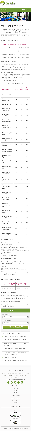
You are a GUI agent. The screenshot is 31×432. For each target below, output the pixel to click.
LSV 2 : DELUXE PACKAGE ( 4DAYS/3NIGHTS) (15, 360)
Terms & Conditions (15, 398)
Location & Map (15, 390)
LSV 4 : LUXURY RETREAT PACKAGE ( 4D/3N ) (15, 336)
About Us (15, 388)
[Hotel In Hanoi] (15, 3)
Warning (15, 409)
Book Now (25, 9)
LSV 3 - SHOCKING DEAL (10, 357)
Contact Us (15, 402)
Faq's (15, 411)
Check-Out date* (6, 320)
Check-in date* (6, 314)
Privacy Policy (15, 400)
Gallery (15, 392)
